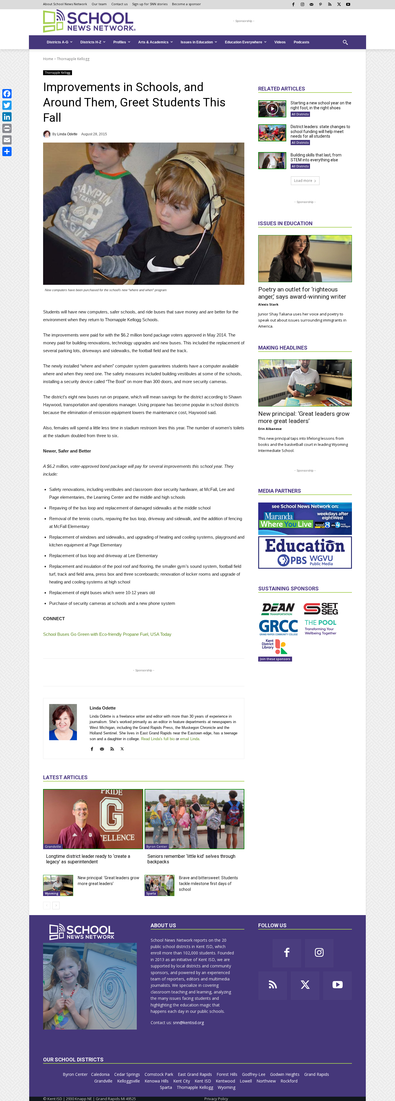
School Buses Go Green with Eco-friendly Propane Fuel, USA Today (107, 634)
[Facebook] (7, 93)
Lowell (246, 1081)
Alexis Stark (268, 304)
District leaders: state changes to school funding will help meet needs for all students (320, 131)
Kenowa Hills (157, 1081)
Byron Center (156, 846)
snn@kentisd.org (188, 1022)
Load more (303, 180)
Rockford (289, 1081)
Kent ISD (203, 1081)
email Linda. (190, 739)
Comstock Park (159, 1074)
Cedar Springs (127, 1074)
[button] (345, 42)
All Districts (300, 114)
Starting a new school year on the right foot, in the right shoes (321, 105)
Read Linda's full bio (158, 739)
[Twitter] (7, 105)
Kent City (182, 1081)
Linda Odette (67, 134)
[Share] (7, 151)
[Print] (7, 128)
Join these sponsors (275, 659)
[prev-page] (46, 905)
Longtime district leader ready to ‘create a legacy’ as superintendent (88, 859)
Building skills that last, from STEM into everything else (316, 157)
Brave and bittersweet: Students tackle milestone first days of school (208, 883)
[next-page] (56, 905)
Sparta (151, 893)
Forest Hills (228, 1074)
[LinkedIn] (7, 117)
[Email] (7, 140)
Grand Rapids (317, 1074)
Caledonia (101, 1074)
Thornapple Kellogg (73, 58)
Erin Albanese (270, 428)
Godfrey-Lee (254, 1074)
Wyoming (51, 893)
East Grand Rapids (195, 1074)
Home (48, 58)
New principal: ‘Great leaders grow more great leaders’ (304, 417)
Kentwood (226, 1081)
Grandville (53, 846)
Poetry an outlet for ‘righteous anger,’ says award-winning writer (302, 293)
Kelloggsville (129, 1081)
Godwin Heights (285, 1074)
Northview (266, 1081)
